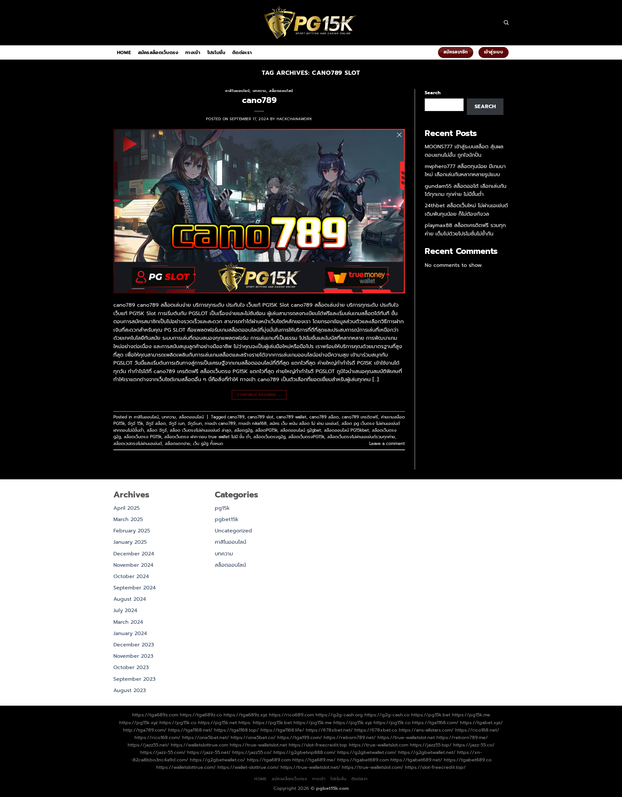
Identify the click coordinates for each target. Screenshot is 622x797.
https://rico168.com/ (157, 737)
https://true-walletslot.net (406, 737)
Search (433, 92)
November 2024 (133, 565)
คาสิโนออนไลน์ (237, 91)
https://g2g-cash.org (339, 714)
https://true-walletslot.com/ (372, 767)
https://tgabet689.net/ (416, 759)
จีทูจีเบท (195, 423)
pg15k (222, 508)
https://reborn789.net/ (350, 737)
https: (244, 722)
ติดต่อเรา (242, 52)
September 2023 (134, 679)
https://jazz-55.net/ (209, 752)
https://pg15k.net (217, 722)
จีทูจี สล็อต (156, 423)
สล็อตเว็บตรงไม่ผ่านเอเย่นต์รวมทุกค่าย (361, 437)
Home (124, 52)
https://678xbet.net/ (329, 730)
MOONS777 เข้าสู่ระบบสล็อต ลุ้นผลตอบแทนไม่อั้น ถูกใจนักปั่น (464, 151)
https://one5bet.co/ (253, 737)
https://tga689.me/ (314, 759)
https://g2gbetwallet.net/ (426, 752)
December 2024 (133, 554)
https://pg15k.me (471, 714)
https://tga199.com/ (299, 737)
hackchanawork (294, 119)
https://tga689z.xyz (245, 714)
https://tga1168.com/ (435, 722)
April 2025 (126, 508)
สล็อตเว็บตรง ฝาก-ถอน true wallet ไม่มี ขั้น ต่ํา (207, 437)
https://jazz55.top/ (431, 744)
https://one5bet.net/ (205, 737)
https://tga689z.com (155, 714)
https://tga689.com (269, 759)
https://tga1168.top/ (236, 730)
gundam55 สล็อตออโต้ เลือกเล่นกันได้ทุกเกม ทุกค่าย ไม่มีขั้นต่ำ (465, 190)
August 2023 (129, 690)
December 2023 (133, 645)
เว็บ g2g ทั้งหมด (208, 443)
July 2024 (125, 610)
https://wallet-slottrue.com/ (248, 767)
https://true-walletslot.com (378, 744)
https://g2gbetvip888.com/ (304, 752)
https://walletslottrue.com (199, 744)
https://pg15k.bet (430, 714)
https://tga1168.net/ (190, 730)
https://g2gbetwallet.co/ (217, 759)
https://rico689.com (291, 714)
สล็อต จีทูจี (157, 430)
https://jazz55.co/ (252, 752)
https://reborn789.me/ (462, 737)
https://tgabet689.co (467, 759)
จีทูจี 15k (135, 423)
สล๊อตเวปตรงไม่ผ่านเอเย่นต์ (137, 443)
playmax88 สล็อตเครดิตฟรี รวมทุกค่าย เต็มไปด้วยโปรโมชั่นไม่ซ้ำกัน (465, 230)
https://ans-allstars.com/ (426, 730)
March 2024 (128, 622)
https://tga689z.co (201, 714)
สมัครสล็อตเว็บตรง (158, 52)
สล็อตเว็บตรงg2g (269, 437)
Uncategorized (233, 531)
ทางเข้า (192, 52)
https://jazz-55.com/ (163, 752)
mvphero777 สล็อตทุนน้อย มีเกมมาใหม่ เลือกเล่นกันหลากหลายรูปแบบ (465, 171)
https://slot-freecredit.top (318, 744)
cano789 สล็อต (324, 417)
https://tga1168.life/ (282, 730)
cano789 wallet (291, 417)
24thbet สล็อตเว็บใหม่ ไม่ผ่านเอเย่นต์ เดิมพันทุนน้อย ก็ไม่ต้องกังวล (466, 210)
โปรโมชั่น (216, 52)
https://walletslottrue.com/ (186, 767)
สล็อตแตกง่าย (177, 443)
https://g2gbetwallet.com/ (367, 752)
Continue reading (259, 395)
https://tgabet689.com (363, 759)
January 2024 (130, 633)
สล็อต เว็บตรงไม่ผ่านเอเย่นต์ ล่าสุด (200, 430)
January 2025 (130, 542)
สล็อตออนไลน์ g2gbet (300, 430)
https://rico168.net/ (477, 730)
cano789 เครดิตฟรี (360, 417)
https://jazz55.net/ (148, 744)
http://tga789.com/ (145, 730)
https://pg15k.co (177, 722)
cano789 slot (260, 417)
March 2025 (128, 519)
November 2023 (133, 656)
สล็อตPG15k (266, 430)
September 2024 (134, 588)
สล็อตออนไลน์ (281, 91)
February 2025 (131, 531)
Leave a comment (387, 443)
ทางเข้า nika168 (252, 423)
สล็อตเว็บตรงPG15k (306, 437)
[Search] (506, 23)
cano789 (259, 100)
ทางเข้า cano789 (220, 423)
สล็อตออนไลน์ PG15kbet (346, 430)
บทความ (259, 91)
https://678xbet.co (375, 730)
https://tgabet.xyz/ (481, 722)
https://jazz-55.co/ (474, 744)
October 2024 (131, 576)
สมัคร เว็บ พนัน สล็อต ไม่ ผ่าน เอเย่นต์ (304, 423)
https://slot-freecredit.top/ (435, 767)
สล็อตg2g (243, 430)
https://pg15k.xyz (138, 722)
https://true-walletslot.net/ (310, 767)
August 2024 (129, 599)
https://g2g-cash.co (386, 714)
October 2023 (131, 667)
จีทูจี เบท (177, 423)
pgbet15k (226, 519)
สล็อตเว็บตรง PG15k (142, 437)
